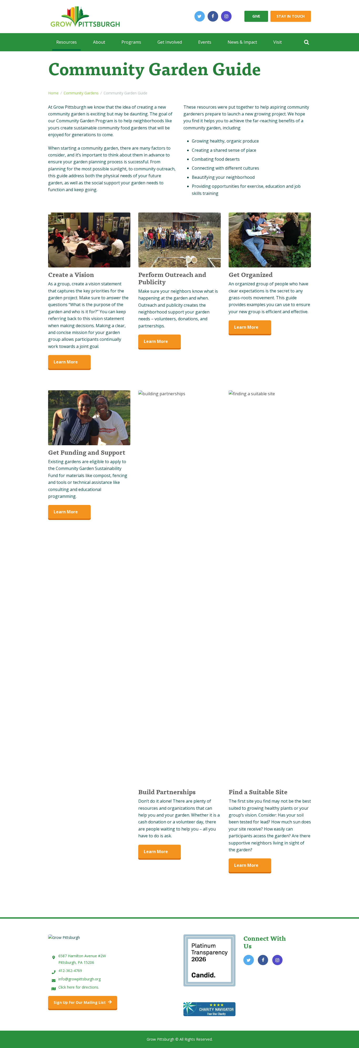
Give (256, 16)
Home (53, 92)
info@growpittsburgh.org (79, 978)
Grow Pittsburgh (160, 1039)
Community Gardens (81, 92)
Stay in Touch (290, 16)
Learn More (66, 362)
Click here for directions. (78, 987)
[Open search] (306, 42)
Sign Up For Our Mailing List (80, 1002)
